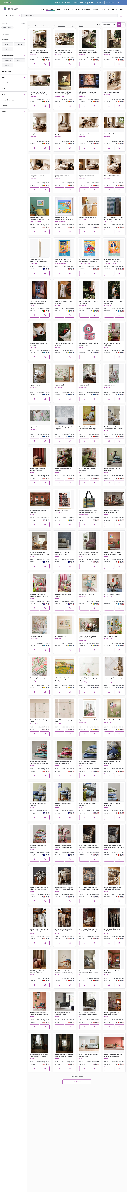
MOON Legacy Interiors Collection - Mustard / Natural (39, 553)
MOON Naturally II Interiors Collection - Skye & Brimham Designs (88, 888)
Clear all (23, 23)
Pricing (76, 2)
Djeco (81, 347)
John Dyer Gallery (35, 221)
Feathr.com (33, 387)
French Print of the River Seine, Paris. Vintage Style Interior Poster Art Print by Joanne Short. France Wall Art (89, 260)
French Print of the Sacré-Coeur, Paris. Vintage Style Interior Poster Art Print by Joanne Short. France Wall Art (64, 260)
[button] (7, 2)
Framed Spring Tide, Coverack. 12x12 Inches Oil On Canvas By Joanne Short (39, 218)
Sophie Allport (83, 220)
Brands (59, 9)
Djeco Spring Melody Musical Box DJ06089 (88, 344)
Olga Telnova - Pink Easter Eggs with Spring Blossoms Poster (88, 637)
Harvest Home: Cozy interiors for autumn (64, 302)
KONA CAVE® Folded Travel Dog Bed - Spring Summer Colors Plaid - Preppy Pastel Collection (88, 511)
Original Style (83, 682)
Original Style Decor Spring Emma (38, 721)
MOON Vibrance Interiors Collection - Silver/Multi (63, 762)
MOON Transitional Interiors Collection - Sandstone (113, 1055)
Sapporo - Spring (35, 385)
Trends (66, 9)
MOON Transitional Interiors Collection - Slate (88, 1055)
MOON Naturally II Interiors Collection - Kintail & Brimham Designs (64, 888)
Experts (102, 9)
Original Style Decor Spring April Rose (88, 679)
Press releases (75, 9)
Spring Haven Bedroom (111, 92)
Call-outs (95, 9)
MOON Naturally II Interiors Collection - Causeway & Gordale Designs (39, 888)
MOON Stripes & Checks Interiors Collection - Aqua (87, 428)
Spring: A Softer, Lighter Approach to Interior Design (39, 51)
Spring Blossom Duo (61, 636)
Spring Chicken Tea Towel (87, 217)
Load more (77, 1082)
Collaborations (112, 9)
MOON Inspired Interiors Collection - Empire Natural (88, 1013)
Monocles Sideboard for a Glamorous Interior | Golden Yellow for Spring (64, 93)
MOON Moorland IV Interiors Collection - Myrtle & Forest (39, 1055)
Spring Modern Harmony (112, 594)
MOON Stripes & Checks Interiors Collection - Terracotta (37, 470)
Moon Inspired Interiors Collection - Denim (62, 1013)
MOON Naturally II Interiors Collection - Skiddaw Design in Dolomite (114, 846)
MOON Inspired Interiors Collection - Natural (62, 553)
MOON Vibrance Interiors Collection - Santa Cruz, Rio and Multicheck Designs (38, 595)
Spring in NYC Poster (61, 510)
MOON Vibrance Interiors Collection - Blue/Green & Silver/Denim (87, 762)
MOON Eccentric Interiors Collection (38, 511)
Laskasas (33, 54)
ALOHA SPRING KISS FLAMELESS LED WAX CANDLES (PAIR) (39, 260)
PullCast (82, 96)
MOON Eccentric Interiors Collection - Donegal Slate (112, 553)
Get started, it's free (112, 2)
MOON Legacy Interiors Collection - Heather (111, 511)
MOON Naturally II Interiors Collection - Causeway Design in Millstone (88, 846)
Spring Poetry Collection (87, 594)
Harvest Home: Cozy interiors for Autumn (88, 302)
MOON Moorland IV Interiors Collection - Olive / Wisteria (88, 553)
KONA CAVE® (83, 514)
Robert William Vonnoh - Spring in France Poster (62, 679)
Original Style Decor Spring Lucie (63, 721)
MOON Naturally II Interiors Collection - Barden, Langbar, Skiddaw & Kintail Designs (88, 930)
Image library (50, 9)
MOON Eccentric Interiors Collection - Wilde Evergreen (39, 1013)
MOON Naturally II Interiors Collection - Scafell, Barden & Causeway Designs (64, 930)
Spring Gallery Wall (36, 636)
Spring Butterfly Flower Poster (113, 720)
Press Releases (61, 26)
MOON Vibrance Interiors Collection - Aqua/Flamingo (39, 762)
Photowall (58, 305)
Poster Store (58, 513)
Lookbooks (86, 9)
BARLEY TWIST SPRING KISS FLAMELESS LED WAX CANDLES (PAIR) (114, 218)
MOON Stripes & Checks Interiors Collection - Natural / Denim (114, 428)
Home (42, 9)
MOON (106, 347)
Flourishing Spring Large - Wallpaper (38, 679)
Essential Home (60, 96)
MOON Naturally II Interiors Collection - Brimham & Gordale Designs (113, 888)
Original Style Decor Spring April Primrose (113, 679)
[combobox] (108, 24)
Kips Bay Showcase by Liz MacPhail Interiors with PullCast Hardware (87, 93)
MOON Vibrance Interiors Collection (112, 344)
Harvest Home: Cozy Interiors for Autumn (113, 302)
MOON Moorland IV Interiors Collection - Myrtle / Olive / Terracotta (64, 1055)
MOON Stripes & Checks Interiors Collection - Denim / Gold (64, 972)
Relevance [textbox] (106, 24)
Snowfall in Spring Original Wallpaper (63, 428)
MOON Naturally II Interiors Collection (113, 930)
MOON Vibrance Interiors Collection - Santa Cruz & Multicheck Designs (63, 846)
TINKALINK (108, 221)
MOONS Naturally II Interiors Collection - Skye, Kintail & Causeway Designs (39, 930)
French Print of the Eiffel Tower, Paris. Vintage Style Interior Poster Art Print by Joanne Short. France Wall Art (114, 260)
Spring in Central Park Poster (88, 720)
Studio (121, 9)
